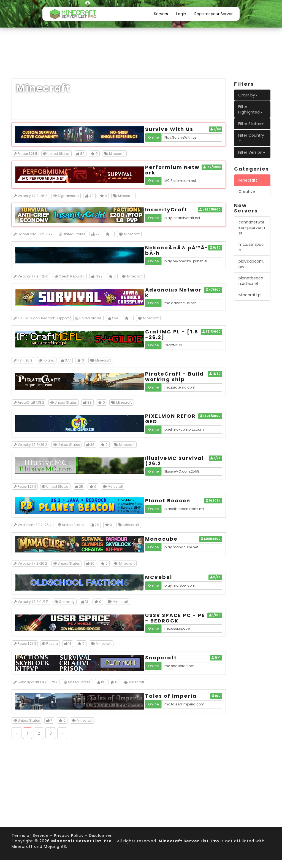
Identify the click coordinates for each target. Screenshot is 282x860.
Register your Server (213, 14)
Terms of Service (30, 835)
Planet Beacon (167, 500)
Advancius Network (173, 292)
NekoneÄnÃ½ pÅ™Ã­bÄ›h (176, 250)
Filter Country (251, 135)
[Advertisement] (141, 57)
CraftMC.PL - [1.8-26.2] (171, 334)
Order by (246, 95)
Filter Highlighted (249, 109)
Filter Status (249, 123)
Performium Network (172, 170)
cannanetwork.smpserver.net (251, 227)
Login (181, 14)
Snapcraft (161, 657)
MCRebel (158, 577)
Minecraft (247, 180)
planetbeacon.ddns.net (250, 280)
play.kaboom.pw (251, 263)
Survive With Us (169, 129)
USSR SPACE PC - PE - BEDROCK (175, 618)
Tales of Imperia (171, 695)
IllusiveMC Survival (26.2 (174, 461)
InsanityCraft (166, 209)
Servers (161, 14)
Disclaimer (100, 835)
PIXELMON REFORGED (170, 419)
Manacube (161, 538)
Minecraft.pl (249, 295)
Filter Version (250, 152)
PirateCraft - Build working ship (174, 376)
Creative (246, 191)
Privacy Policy (69, 835)
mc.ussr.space (251, 247)
